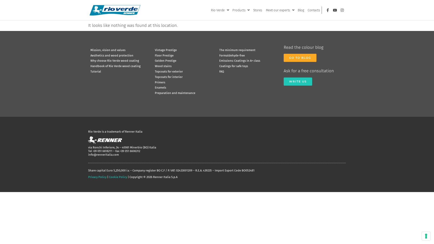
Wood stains (163, 66)
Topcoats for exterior (169, 71)
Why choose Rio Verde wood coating (114, 60)
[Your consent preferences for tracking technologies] (426, 236)
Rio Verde (218, 10)
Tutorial (95, 71)
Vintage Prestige (166, 50)
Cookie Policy (118, 177)
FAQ (221, 71)
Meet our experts (278, 10)
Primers (160, 82)
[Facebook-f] (327, 10)
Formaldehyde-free (232, 55)
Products (238, 10)
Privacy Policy (97, 177)
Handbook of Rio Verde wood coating (115, 66)
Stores (257, 10)
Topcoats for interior (169, 77)
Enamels (160, 87)
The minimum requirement (237, 50)
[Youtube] (335, 10)
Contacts (314, 10)
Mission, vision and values (107, 50)
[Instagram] (342, 10)
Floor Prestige (164, 55)
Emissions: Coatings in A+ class (239, 60)
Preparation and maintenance (175, 93)
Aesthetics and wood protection (111, 55)
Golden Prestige (165, 60)
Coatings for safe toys (233, 66)
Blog (301, 10)
